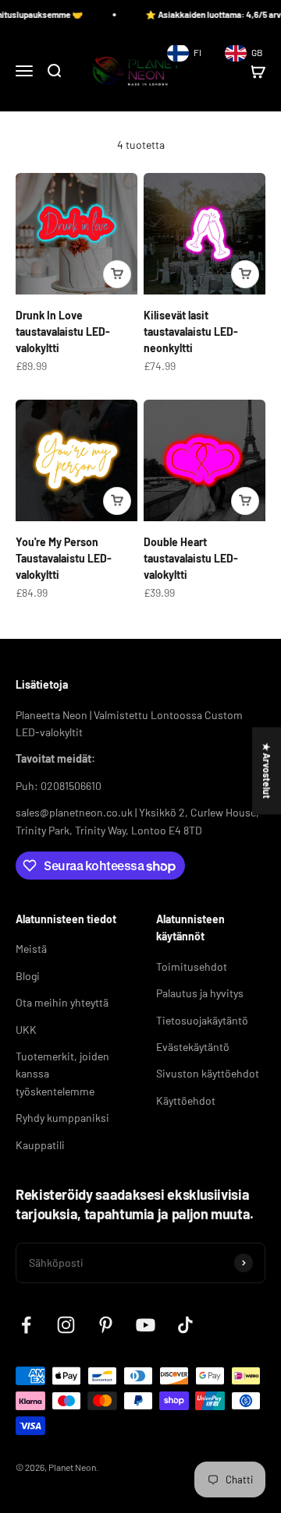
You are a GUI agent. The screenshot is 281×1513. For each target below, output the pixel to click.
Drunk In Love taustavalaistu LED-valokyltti (63, 331)
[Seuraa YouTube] (145, 1324)
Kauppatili (40, 1145)
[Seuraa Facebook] (26, 1324)
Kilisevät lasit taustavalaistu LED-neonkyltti (191, 331)
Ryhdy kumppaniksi (62, 1117)
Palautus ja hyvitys (200, 993)
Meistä (31, 948)
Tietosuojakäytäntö (202, 1020)
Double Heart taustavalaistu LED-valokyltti (191, 558)
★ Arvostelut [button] (266, 770)
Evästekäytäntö (192, 1046)
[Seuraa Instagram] (65, 1324)
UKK (26, 1029)
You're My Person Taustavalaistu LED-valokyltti (64, 558)
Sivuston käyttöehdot (207, 1073)
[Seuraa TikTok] (185, 1324)
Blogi (28, 975)
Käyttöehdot (185, 1100)
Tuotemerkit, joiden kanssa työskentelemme (62, 1073)
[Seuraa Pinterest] (105, 1324)
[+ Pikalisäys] (117, 274)
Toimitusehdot (191, 966)
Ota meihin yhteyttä (62, 1002)
